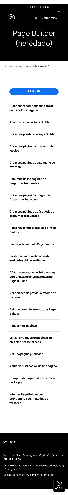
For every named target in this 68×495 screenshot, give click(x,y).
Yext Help (7, 66)
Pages (19, 66)
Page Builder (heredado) (37, 66)
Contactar (9, 441)
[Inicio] (11, 20)
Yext (6, 455)
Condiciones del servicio (17, 465)
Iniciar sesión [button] (49, 18)
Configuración (13, 469)
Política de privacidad (48, 465)
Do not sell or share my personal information (28, 474)
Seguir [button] (34, 91)
